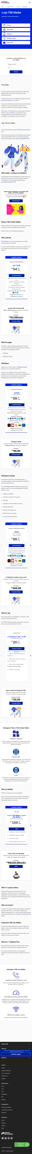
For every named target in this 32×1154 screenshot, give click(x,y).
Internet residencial (6, 1068)
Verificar (16, 72)
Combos (3, 1076)
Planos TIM (4, 1042)
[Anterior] (1, 278)
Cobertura (4, 1110)
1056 (16, 827)
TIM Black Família (9, 486)
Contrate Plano (17, 545)
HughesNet (4, 1092)
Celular (3, 1066)
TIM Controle (4, 241)
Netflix (4, 997)
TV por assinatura (6, 1071)
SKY (2, 1095)
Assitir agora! (16, 200)
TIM (2, 1089)
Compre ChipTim (16, 648)
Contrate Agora (16, 454)
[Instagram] (11, 1136)
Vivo (2, 1087)
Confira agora (16, 1052)
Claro (2, 1084)
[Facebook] (8, 1136)
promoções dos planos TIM (8, 182)
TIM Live (12, 113)
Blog (2, 1126)
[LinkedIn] (5, 1136)
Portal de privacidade (7, 1145)
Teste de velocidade (6, 1105)
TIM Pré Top (6, 622)
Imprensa (3, 1121)
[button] (29, 2)
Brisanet (3, 1097)
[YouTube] (2, 1136)
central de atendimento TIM (19, 138)
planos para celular (6, 100)
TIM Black (20, 367)
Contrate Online (16, 275)
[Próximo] (30, 278)
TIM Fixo (3, 1056)
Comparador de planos (7, 1108)
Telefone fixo (4, 1074)
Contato (3, 1123)
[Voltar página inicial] (5, 2)
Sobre (2, 1118)
